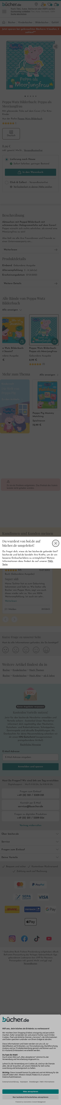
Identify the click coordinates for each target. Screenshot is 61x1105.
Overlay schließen (56, 543)
